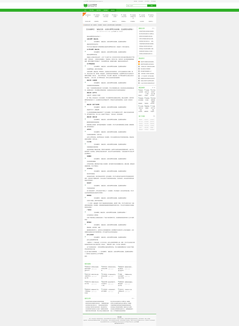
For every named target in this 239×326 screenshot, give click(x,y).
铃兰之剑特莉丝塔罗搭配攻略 (146, 123)
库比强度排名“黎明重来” (146, 68)
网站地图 (154, 1)
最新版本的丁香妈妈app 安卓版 (98, 289)
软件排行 (147, 1)
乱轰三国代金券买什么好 (152, 121)
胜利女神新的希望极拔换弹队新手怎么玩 (146, 127)
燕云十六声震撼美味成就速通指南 (118, 310)
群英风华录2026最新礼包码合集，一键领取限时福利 (97, 303)
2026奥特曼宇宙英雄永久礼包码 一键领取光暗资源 (97, 309)
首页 (85, 10)
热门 (85, 14)
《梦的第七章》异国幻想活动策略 (148, 66)
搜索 (152, 5)
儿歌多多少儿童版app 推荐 (131, 289)
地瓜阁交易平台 (141, 125)
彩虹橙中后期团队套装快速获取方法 (148, 61)
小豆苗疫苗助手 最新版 (113, 289)
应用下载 (99, 10)
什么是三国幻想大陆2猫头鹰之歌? (148, 83)
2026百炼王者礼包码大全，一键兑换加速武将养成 (97, 305)
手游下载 (90, 6)
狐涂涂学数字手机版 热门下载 (114, 282)
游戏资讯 (113, 10)
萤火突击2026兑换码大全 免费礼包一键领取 (120, 301)
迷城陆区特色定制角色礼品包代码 (148, 78)
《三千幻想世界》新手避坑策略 (147, 76)
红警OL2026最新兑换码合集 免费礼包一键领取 (121, 303)
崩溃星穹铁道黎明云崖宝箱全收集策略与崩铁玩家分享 (152, 64)
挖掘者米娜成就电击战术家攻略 (152, 123)
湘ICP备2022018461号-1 (119, 323)
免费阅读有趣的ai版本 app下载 (131, 282)
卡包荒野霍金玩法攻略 (152, 125)
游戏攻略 (106, 10)
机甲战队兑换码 (141, 123)
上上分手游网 (113, 31)
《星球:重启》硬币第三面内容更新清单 (149, 73)
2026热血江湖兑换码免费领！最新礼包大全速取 (121, 307)
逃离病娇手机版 (141, 129)
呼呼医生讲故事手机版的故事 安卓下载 (100, 267)
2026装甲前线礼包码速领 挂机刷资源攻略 (95, 301)
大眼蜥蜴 (151, 127)
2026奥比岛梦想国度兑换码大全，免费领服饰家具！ (122, 309)
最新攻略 (135, 1)
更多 (154, 116)
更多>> (133, 298)
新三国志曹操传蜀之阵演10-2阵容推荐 (146, 121)
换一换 (153, 87)
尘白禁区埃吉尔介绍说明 (152, 119)
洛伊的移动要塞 (152, 129)
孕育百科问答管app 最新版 (114, 267)
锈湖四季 (140, 119)
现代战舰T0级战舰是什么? (146, 71)
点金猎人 (140, 127)
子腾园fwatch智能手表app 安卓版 (132, 274)
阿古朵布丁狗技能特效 (146, 119)
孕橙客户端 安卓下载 (96, 282)
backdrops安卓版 (147, 125)
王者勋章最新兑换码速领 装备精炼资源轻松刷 (121, 305)
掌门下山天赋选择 (141, 121)
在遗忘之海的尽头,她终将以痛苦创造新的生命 (150, 80)
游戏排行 (141, 1)
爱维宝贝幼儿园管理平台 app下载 (98, 274)
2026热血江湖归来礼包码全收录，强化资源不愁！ (97, 307)
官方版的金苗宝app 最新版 (114, 274)
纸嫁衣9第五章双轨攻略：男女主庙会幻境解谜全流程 (97, 310)
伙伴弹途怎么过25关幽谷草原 (146, 129)
